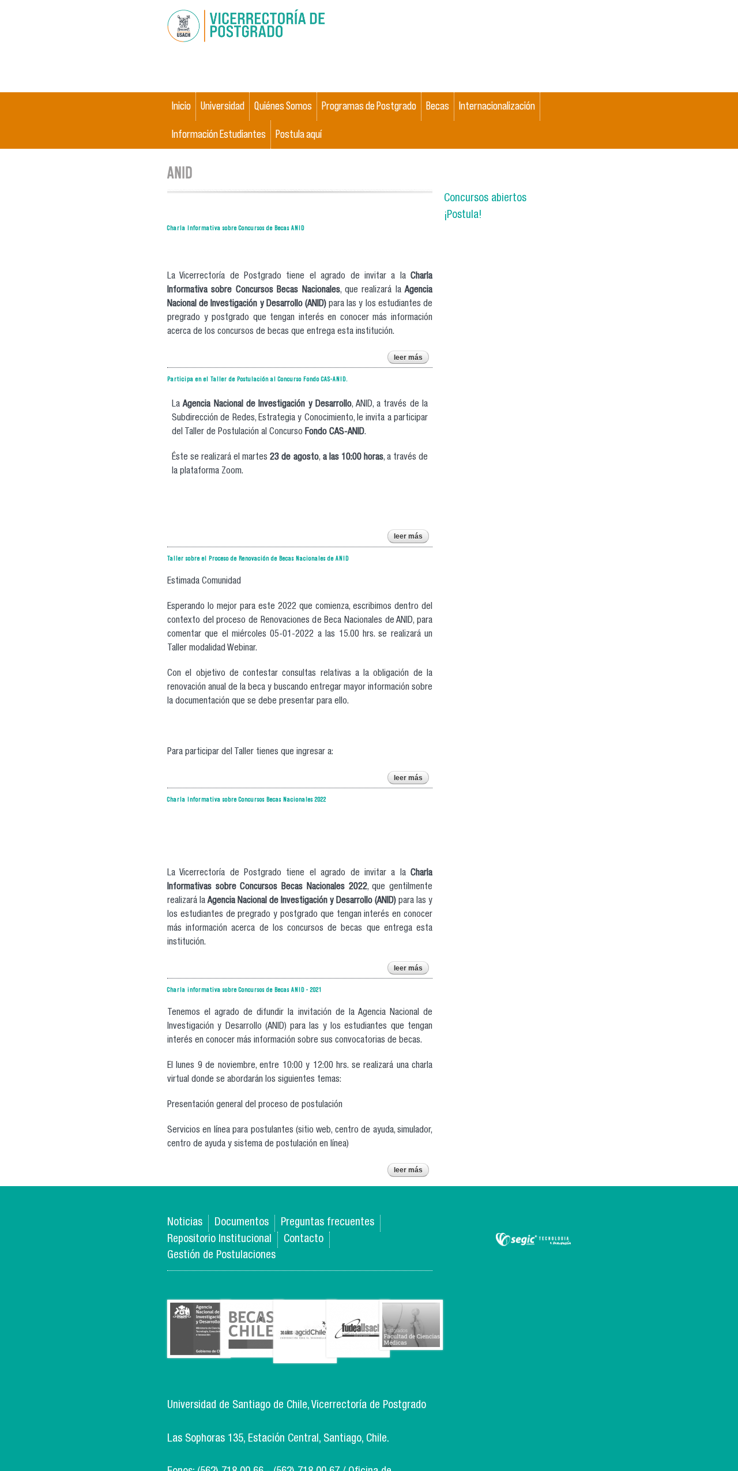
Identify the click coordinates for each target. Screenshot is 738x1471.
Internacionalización (497, 106)
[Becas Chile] (252, 1348)
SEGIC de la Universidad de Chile (533, 1240)
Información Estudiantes (219, 134)
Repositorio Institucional (219, 1239)
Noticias (184, 1222)
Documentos (241, 1222)
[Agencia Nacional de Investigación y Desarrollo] (199, 1349)
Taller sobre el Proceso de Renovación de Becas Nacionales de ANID (258, 558)
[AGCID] (305, 1354)
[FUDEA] (358, 1348)
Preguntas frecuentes (327, 1222)
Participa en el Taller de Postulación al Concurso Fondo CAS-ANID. (257, 378)
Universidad (222, 106)
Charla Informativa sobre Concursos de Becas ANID (235, 227)
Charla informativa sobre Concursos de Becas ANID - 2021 (244, 989)
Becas (437, 106)
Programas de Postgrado (369, 106)
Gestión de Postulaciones (221, 1255)
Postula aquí (299, 134)
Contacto (303, 1239)
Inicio (181, 106)
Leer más (411, 358)
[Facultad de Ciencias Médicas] (411, 1340)
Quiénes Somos (283, 106)
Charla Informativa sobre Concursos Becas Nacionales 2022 (246, 799)
